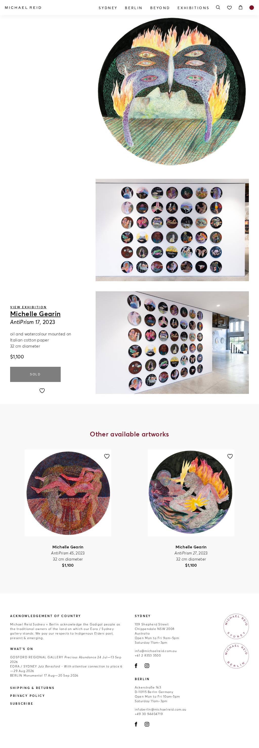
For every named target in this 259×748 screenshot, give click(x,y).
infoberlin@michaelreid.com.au (161, 709)
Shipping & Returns (32, 688)
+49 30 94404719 (149, 714)
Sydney (108, 8)
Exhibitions (194, 8)
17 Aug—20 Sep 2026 (44, 675)
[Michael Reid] (42, 7)
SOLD (35, 374)
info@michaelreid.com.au (156, 651)
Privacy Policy (27, 696)
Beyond (160, 8)
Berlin (134, 8)
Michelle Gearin (35, 314)
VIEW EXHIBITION (28, 307)
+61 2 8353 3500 (148, 655)
